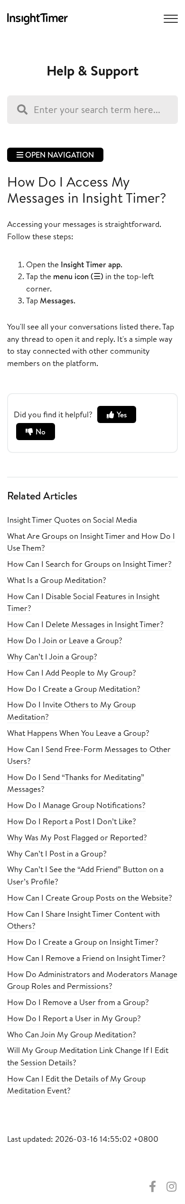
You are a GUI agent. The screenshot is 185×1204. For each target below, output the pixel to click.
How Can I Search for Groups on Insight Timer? (89, 563)
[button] (169, 18)
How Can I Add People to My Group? (71, 672)
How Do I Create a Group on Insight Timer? (82, 941)
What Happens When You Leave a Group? (78, 732)
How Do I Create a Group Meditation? (73, 688)
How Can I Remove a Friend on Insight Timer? (86, 957)
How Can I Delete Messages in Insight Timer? (85, 624)
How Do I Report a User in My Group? (74, 1018)
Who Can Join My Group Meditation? (71, 1034)
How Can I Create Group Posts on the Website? (89, 897)
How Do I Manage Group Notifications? (76, 805)
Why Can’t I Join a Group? (52, 656)
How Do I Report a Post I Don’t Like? (71, 821)
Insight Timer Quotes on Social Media (72, 519)
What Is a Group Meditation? (56, 579)
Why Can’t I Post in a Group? (57, 853)
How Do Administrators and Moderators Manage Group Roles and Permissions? (92, 980)
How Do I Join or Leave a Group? (64, 640)
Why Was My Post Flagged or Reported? (77, 837)
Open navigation (58, 155)
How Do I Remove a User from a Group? (78, 1002)
